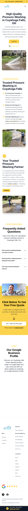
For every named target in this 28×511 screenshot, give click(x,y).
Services (4, 437)
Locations (4, 440)
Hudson (17, 470)
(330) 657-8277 (19, 328)
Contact (4, 443)
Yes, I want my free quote (14, 323)
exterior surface (12, 184)
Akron (16, 457)
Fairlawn (17, 466)
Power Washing (19, 430)
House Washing (19, 436)
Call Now (14, 41)
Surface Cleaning (19, 445)
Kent (16, 473)
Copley (17, 463)
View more (17, 449)
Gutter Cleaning (19, 442)
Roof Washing (18, 439)
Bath (16, 460)
